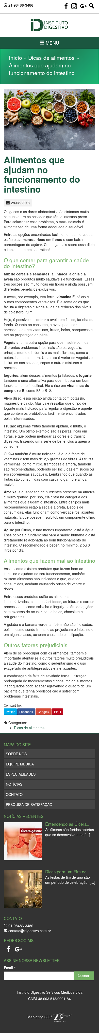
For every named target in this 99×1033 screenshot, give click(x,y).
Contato (14, 794)
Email (9, 967)
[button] (91, 8)
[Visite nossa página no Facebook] (66, 8)
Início (15, 57)
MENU (51, 42)
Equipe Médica (20, 763)
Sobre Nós (16, 753)
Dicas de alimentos (51, 57)
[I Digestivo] (49, 25)
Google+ (44, 711)
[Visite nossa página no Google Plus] (18, 947)
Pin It (57, 711)
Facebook (26, 711)
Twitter (10, 711)
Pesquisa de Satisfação (29, 804)
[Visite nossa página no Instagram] (74, 6)
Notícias (14, 784)
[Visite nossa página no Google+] (84, 8)
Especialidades (21, 774)
